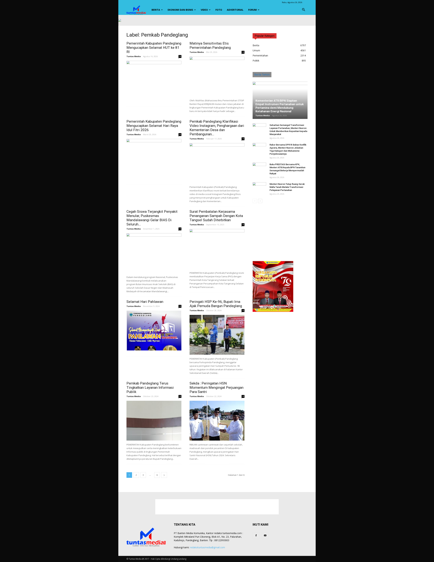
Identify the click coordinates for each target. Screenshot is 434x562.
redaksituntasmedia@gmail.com (207, 547)
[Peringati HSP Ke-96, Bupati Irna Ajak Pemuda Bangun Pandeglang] (217, 335)
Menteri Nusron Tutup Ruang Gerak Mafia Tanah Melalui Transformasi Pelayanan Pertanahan (287, 187)
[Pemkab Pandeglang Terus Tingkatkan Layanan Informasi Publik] (153, 421)
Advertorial (235, 9)
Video (204, 9)
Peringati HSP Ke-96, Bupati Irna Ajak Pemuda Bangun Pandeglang (216, 304)
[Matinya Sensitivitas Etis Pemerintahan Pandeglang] (217, 76)
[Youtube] (265, 535)
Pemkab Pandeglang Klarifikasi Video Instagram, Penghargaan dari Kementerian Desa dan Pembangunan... (217, 127)
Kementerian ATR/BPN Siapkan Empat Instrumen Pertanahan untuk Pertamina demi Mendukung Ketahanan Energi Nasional (279, 106)
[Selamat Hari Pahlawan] (153, 330)
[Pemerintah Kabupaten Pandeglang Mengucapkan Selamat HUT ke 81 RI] (153, 81)
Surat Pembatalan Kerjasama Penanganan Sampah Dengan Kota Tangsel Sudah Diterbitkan (216, 216)
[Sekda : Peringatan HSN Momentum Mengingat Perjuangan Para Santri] (217, 421)
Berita (156, 9)
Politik (256, 60)
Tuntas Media (133, 56)
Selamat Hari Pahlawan (144, 302)
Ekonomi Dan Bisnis (180, 9)
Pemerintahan (260, 55)
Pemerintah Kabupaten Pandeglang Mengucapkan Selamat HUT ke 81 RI (153, 47)
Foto (218, 9)
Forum (252, 9)
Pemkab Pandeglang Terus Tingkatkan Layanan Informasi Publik (150, 387)
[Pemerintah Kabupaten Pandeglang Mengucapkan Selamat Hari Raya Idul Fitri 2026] (153, 159)
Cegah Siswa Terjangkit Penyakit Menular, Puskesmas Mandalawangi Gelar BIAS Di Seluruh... (151, 218)
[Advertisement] (280, 232)
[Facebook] (256, 535)
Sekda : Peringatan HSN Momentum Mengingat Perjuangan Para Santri (216, 387)
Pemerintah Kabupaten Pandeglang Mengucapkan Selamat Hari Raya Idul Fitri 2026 (153, 125)
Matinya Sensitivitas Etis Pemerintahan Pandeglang (210, 45)
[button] (303, 10)
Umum (256, 50)
